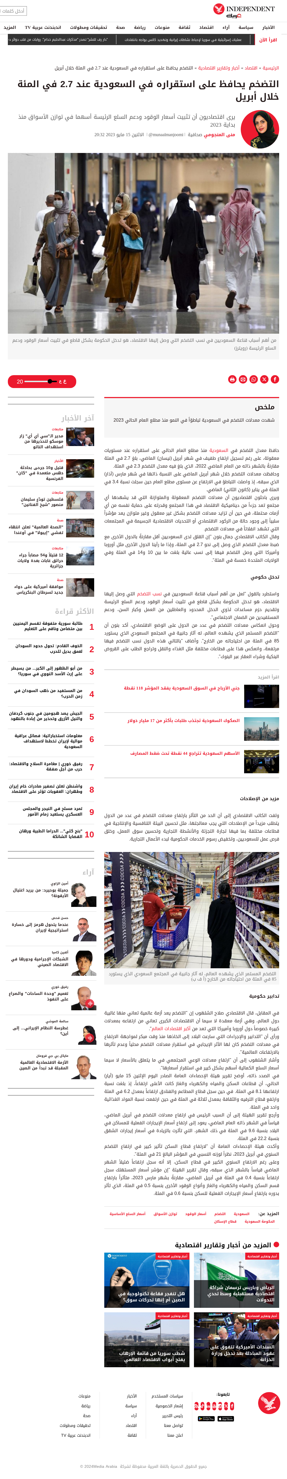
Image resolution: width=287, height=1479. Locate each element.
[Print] (232, 379)
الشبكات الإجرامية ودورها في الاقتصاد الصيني (39, 962)
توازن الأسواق (165, 1213)
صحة (120, 27)
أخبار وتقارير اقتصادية (219, 68)
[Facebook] (232, 1406)
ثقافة (184, 27)
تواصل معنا (173, 1425)
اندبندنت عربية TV (43, 27)
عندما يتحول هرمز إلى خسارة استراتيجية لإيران (40, 927)
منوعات (162, 27)
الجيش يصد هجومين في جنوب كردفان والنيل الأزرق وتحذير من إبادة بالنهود (45, 716)
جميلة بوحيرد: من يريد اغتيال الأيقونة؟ (40, 893)
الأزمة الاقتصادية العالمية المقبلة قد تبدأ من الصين (43, 1065)
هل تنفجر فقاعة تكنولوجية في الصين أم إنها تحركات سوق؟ (151, 1297)
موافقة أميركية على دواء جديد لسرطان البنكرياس (38, 589)
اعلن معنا (175, 1435)
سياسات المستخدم (167, 1395)
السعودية (217, 450)
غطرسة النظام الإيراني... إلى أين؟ (40, 1030)
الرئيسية (271, 68)
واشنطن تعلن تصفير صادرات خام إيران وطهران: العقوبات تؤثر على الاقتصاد (45, 789)
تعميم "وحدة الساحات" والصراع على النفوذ (38, 996)
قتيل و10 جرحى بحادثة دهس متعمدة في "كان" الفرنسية (39, 473)
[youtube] (214, 1406)
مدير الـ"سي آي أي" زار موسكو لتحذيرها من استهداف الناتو (41, 441)
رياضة (140, 27)
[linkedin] (208, 1406)
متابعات (57, 429)
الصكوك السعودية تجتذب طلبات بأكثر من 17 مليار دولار (182, 721)
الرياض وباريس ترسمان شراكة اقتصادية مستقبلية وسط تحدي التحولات (241, 1294)
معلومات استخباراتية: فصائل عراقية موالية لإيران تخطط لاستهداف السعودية (48, 741)
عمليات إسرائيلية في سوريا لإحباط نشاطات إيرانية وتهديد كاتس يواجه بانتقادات (207, 40)
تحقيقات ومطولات (88, 27)
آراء (226, 27)
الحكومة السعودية (260, 1221)
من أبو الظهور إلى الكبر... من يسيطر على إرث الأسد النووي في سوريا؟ (46, 671)
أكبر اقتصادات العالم (172, 1028)
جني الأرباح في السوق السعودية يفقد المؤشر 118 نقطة (182, 688)
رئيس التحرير (172, 1415)
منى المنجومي (218, 134)
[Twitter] (226, 1406)
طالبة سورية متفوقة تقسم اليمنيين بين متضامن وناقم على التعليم (47, 626)
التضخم (220, 1213)
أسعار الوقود (195, 1213)
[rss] (196, 1406)
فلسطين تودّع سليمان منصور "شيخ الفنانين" (42, 502)
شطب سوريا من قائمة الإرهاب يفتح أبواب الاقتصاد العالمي (152, 1356)
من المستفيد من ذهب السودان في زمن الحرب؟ (48, 693)
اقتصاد (206, 27)
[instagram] (220, 1406)
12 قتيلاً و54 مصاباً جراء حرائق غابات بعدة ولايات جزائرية (40, 560)
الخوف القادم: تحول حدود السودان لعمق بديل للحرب (48, 648)
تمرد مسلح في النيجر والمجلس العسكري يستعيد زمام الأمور (52, 811)
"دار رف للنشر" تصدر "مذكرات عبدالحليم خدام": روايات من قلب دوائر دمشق (78, 39)
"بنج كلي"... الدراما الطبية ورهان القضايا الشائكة (50, 834)
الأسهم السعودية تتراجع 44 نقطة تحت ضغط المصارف (185, 753)
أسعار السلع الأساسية (127, 1213)
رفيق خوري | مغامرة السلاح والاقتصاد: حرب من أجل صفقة (45, 766)
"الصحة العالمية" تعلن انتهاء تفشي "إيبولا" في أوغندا (36, 530)
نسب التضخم (149, 593)
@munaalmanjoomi (166, 134)
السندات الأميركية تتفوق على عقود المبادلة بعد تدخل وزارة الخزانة (242, 1353)
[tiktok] (202, 1406)
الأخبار (268, 27)
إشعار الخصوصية (169, 1405)
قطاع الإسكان (225, 1221)
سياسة (246, 27)
